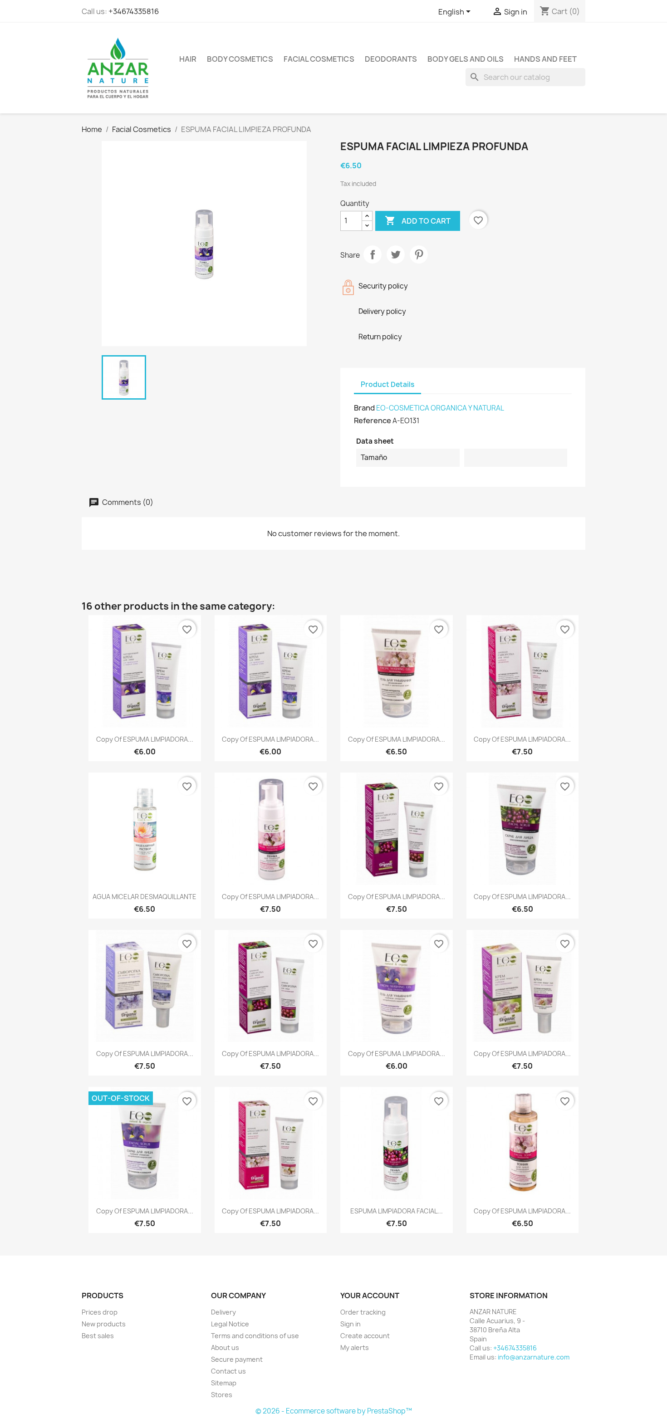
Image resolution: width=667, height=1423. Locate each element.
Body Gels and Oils (465, 59)
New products (104, 1324)
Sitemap (223, 1383)
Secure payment (237, 1359)
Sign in (350, 1324)
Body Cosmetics (240, 59)
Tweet (396, 254)
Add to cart (418, 220)
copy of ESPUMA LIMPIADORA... (144, 739)
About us (225, 1347)
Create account (365, 1335)
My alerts (354, 1347)
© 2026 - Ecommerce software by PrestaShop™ (333, 1411)
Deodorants (391, 59)
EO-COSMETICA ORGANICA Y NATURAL (440, 408)
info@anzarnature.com (533, 1357)
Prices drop (100, 1312)
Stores (221, 1394)
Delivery (223, 1312)
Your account (369, 1296)
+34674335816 (133, 11)
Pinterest (419, 254)
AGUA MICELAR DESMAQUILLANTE (144, 896)
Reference (372, 420)
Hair (187, 59)
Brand (364, 407)
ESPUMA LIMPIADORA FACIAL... (396, 1211)
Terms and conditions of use (255, 1335)
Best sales (98, 1335)
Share (372, 254)
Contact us (228, 1371)
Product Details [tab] (387, 384)
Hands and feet (545, 59)
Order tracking (363, 1312)
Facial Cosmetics (319, 59)
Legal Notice (230, 1324)
